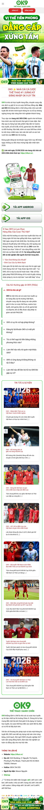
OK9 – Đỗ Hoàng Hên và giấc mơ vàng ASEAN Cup (14, 450)
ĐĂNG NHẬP (29, 10)
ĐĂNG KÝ (15, 10)
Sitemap (7, 775)
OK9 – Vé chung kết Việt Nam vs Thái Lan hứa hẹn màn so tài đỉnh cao (18, 681)
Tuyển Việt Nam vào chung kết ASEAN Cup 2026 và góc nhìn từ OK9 (18, 642)
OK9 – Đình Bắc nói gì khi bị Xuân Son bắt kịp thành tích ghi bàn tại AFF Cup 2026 (19, 604)
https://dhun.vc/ (17, 754)
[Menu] (3, 3)
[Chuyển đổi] (4, 290)
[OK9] (22, 4)
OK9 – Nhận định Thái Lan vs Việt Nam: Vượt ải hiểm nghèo (16, 412)
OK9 (3, 716)
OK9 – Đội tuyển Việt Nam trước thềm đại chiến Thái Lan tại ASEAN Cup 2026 (19, 565)
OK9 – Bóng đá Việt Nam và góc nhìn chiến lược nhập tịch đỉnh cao (17, 489)
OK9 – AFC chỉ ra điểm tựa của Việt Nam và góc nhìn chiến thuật (17, 527)
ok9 (28, 780)
